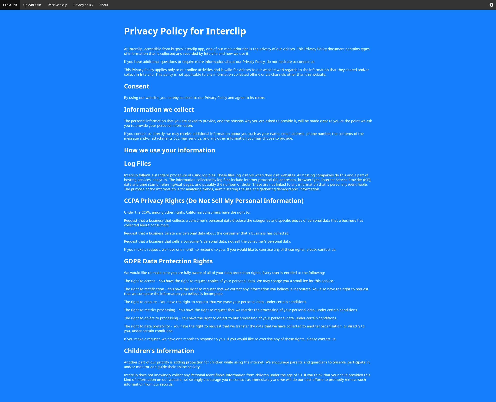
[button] (491, 4)
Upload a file (32, 5)
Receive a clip (57, 5)
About (103, 5)
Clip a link (10, 5)
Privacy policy (83, 5)
